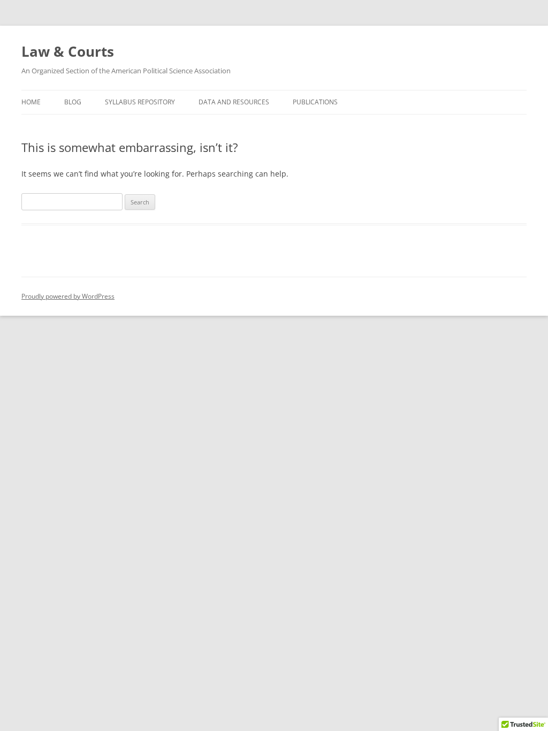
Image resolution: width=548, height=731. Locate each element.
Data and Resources (234, 101)
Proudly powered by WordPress (68, 296)
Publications (315, 101)
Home (31, 101)
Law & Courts (67, 51)
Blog (72, 101)
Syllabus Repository (140, 101)
